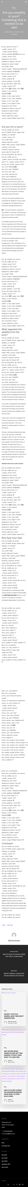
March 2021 (5, 1167)
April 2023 (4, 1161)
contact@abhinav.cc (9, 1133)
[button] (26, 2)
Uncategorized (6, 1145)
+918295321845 (8, 1131)
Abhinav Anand (9, 31)
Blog (14, 8)
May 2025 (4, 1155)
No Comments (14, 34)
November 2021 (6, 1164)
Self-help (10, 925)
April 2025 (4, 1158)
